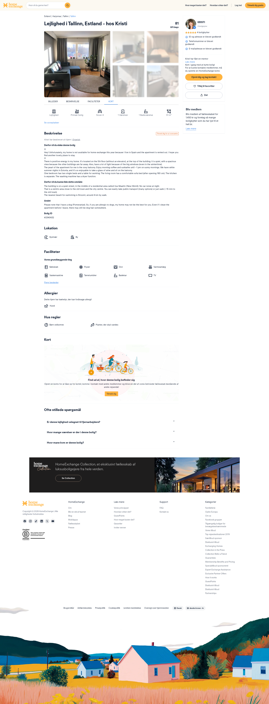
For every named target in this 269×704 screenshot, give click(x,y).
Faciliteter (94, 101)
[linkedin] (41, 521)
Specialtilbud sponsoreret (216, 566)
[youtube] (53, 521)
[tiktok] (36, 521)
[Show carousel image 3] (128, 81)
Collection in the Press (215, 550)
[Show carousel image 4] (163, 81)
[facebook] (25, 521)
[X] (47, 521)
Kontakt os (164, 512)
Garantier (118, 524)
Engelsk (76, 139)
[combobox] (48, 5)
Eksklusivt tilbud (212, 542)
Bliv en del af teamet (77, 512)
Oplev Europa (211, 512)
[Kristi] (190, 24)
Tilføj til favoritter (205, 86)
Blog (70, 516)
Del (206, 95)
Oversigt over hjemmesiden (156, 608)
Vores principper (121, 508)
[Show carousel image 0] (77, 64)
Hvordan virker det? (219, 5)
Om (70, 508)
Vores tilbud (210, 530)
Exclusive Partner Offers (215, 573)
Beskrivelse (72, 101)
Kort (111, 101)
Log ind (238, 5)
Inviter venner (120, 527)
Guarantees (210, 558)
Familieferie (210, 508)
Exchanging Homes (214, 546)
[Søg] (67, 5)
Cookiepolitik (114, 608)
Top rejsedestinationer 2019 (217, 534)
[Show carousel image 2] (163, 47)
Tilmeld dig (111, 394)
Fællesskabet (74, 524)
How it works (211, 577)
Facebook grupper (213, 520)
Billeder (53, 101)
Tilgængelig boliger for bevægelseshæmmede (215, 525)
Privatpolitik (100, 608)
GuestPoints (119, 516)
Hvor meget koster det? (196, 5)
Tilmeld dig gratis (255, 5)
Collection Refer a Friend (216, 554)
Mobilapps (73, 520)
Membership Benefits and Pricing (220, 562)
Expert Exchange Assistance (217, 570)
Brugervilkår (68, 608)
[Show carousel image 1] (128, 47)
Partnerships (210, 593)
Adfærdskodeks (84, 608)
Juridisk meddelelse (132, 608)
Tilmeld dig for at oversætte (167, 133)
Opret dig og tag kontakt (203, 77)
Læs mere (190, 62)
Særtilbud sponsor (213, 538)
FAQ (162, 508)
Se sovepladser (51, 122)
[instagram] (30, 521)
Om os (208, 516)
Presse (71, 527)
